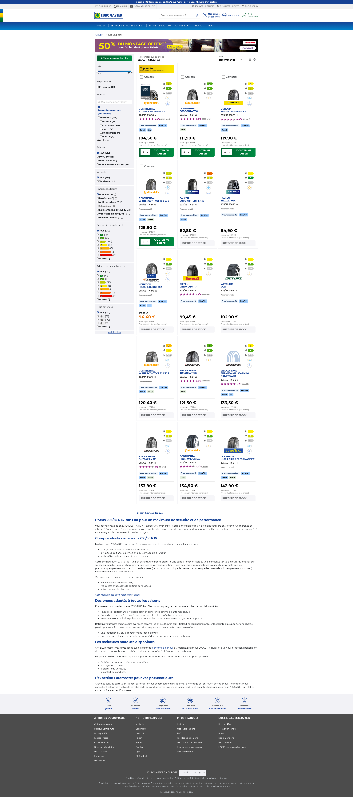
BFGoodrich (141, 756)
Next (255, 45)
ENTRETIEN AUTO (159, 25)
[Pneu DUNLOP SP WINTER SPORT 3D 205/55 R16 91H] (233, 92)
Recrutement (100, 751)
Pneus (221, 733)
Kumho (139, 747)
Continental (141, 729)
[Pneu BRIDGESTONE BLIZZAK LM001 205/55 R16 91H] (151, 439)
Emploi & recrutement (144, 6)
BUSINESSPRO (104, 6)
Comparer (149, 77)
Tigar (138, 751)
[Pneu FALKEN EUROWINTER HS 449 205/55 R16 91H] (192, 181)
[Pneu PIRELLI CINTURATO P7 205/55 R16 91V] (192, 267)
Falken (139, 738)
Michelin (140, 724)
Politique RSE (100, 733)
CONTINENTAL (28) (111, 125)
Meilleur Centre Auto (104, 729)
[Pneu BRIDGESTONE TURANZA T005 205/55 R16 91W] (192, 353)
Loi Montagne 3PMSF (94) (114, 210)
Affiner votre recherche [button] (114, 58)
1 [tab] (168, 49)
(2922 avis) (206, 119)
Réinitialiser (114, 332)
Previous (97, 45)
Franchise (122, 6)
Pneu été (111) (106, 156)
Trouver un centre (204, 6)
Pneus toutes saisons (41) (114, 164)
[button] (115, 194)
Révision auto (225, 742)
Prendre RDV (251, 6)
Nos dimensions (226, 738)
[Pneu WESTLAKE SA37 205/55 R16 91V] (233, 267)
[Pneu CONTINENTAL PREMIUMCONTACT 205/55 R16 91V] (192, 439)
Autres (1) (104, 258)
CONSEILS (181, 25)
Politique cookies (185, 751)
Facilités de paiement (187, 738)
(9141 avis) (205, 381)
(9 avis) (245, 384)
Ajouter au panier (161, 152)
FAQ (179, 733)
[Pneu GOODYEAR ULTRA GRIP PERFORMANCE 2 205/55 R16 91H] (233, 439)
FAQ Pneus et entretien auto (232, 747)
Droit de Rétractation (104, 747)
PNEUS (100, 25)
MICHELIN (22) (109, 122)
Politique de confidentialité (187, 778)
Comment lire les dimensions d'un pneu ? (118, 594)
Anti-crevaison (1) (109, 202)
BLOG (211, 25)
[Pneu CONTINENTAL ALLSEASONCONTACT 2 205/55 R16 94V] (151, 92)
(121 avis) (246, 119)
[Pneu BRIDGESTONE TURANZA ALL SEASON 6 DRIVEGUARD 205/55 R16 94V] (233, 354)
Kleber (139, 742)
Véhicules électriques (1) (113, 213)
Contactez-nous (101, 742)
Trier (221, 56)
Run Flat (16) (106, 194)
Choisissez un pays (191, 772)
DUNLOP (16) (108, 137)
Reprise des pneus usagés (189, 747)
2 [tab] (172, 49)
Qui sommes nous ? (104, 724)
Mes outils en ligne (186, 729)
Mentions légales (165, 778)
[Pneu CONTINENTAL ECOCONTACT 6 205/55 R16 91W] (192, 92)
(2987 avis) (165, 119)
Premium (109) (108, 117)
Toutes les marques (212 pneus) (109, 112)
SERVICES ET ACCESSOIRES (126, 25)
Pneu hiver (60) (108, 160)
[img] (130, 102)
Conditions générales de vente (140, 778)
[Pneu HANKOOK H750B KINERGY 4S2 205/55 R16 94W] (151, 265)
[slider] (97, 71)
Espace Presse (101, 738)
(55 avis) (162, 467)
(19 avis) (204, 467)
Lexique (180, 724)
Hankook (140, 733)
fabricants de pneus (162, 647)
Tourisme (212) (107, 181)
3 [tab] (176, 49)
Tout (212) (104, 153)
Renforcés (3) (106, 198)
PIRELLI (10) (107, 129)
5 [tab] (184, 49)
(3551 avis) (205, 294)
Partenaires (99, 760)
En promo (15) (107, 87)
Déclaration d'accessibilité (189, 742)
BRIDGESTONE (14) (111, 133)
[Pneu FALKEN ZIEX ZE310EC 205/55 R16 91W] (233, 181)
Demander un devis (229, 6)
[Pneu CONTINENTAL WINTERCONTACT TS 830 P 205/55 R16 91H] (151, 354)
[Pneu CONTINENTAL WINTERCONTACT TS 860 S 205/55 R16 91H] (151, 181)
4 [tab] (180, 49)
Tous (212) (104, 230)
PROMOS (199, 25)
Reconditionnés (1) (109, 217)
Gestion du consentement (214, 778)
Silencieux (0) (107, 206)
